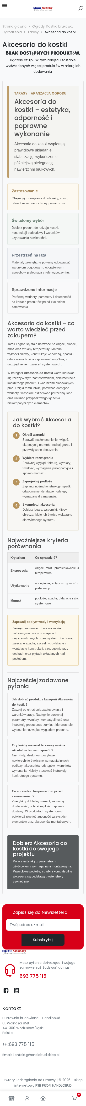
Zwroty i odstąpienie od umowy (30, 1080)
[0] (74, 1099)
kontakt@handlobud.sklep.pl (36, 1054)
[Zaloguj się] (27, 1098)
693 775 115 (33, 976)
